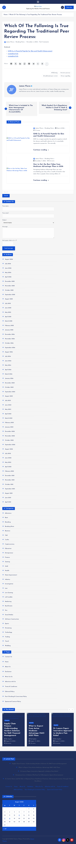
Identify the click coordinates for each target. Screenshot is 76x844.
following (54, 72)
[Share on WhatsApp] (24, 63)
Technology (8, 632)
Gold (6, 566)
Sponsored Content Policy (13, 701)
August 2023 (9, 396)
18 (9, 818)
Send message (8, 248)
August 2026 (9, 259)
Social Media (9, 614)
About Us (7, 666)
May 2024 (8, 365)
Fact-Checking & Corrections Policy (16, 696)
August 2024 (9, 352)
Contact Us (8, 656)
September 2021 (10, 488)
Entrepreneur (9, 553)
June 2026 (8, 268)
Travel (7, 641)
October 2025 (9, 290)
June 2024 (8, 360)
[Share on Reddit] (33, 63)
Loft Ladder (9, 597)
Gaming (7, 561)
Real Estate (8, 606)
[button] (69, 709)
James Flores (10, 42)
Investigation (9, 583)
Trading (7, 636)
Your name (5, 206)
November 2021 (9, 480)
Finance (7, 557)
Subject (4, 220)
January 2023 (9, 427)
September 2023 (10, 391)
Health (7, 570)
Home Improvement (11, 575)
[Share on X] (15, 63)
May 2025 (8, 312)
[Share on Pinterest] (29, 63)
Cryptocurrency (9, 544)
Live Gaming (9, 592)
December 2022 (10, 431)
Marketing (8, 601)
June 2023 (8, 405)
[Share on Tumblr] (38, 63)
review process (66, 72)
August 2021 (9, 493)
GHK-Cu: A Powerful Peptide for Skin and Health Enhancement (30, 51)
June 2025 (8, 307)
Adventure (8, 513)
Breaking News (20, 42)
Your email (5, 213)
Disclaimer (8, 671)
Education (8, 548)
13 (19, 815)
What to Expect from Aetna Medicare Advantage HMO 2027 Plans (39, 767)
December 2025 (10, 281)
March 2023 (8, 418)
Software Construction (12, 619)
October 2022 (9, 440)
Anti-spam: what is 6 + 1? (9, 240)
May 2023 (8, 409)
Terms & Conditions (11, 686)
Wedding (8, 645)
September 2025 (10, 294)
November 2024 (10, 338)
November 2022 (10, 436)
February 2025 (9, 325)
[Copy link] (47, 63)
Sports (7, 623)
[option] (13, 729)
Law (6, 588)
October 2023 (9, 387)
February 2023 (9, 422)
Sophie (10, 741)
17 (4, 818)
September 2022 (10, 444)
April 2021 (8, 502)
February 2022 (9, 471)
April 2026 (8, 277)
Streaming (8, 628)
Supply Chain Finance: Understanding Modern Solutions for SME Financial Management (39, 763)
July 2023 (8, 400)
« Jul (4, 828)
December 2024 (10, 334)
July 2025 (8, 303)
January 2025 (9, 330)
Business (7, 530)
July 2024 (8, 356)
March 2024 (8, 374)
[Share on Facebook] (11, 63)
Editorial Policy (9, 691)
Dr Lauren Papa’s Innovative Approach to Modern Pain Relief (39, 771)
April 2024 (8, 369)
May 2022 (8, 462)
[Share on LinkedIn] (20, 63)
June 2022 (8, 458)
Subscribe (69, 7)
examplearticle (13, 53)
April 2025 (8, 316)
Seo (6, 610)
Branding (8, 522)
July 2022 (8, 453)
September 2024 (10, 347)
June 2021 (8, 497)
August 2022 (9, 449)
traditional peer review (51, 76)
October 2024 (9, 343)
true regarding (66, 76)
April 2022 (8, 466)
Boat (6, 517)
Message (5, 226)
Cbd (6, 535)
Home (6, 14)
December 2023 (10, 383)
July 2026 (8, 263)
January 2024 (9, 378)
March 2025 (8, 321)
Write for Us (8, 676)
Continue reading (40, 150)
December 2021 (9, 475)
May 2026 (8, 272)
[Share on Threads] (42, 63)
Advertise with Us (10, 681)
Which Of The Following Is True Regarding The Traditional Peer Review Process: (35, 14)
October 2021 (9, 484)
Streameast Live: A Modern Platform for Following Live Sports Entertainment (39, 775)
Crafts (7, 539)
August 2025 (9, 299)
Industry (7, 579)
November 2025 (10, 285)
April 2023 (8, 413)
